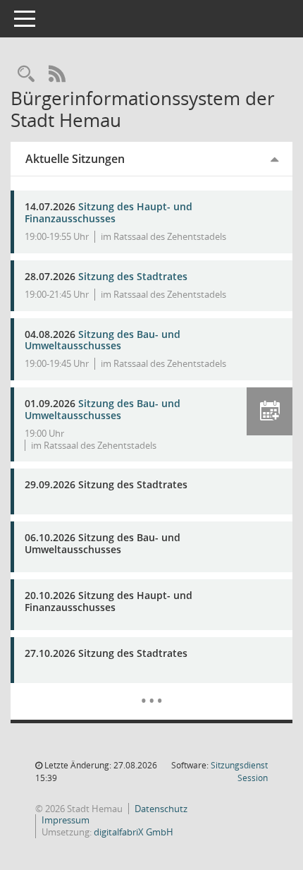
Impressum (65, 820)
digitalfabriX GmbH (133, 832)
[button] (269, 411)
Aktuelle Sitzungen (75, 159)
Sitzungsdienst (239, 771)
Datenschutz (161, 808)
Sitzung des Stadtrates (132, 276)
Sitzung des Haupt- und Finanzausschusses (108, 212)
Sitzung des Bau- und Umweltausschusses (102, 340)
